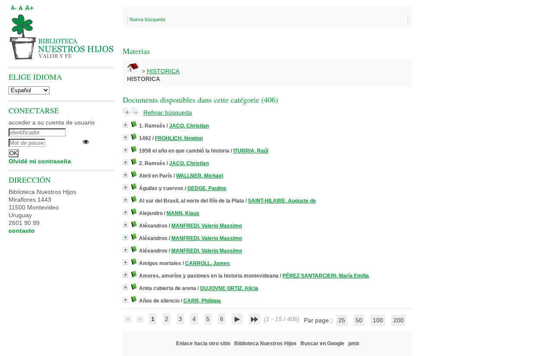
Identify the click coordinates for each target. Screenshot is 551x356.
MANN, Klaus (183, 213)
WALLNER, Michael (199, 176)
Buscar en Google (322, 343)
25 (341, 320)
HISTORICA (163, 71)
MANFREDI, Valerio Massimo (206, 226)
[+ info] (125, 125)
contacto (22, 230)
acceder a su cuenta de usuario (52, 122)
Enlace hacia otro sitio (203, 343)
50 (359, 320)
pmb (353, 343)
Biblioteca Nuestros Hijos (265, 343)
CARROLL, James (207, 263)
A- (13, 8)
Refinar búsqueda (167, 112)
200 (398, 320)
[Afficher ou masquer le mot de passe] (86, 142)
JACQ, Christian (189, 126)
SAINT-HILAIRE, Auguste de (282, 201)
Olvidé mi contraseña (40, 161)
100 (378, 320)
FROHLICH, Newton (179, 138)
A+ (29, 8)
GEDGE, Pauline (206, 188)
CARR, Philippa (202, 301)
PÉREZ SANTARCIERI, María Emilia (325, 276)
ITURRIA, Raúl (250, 151)
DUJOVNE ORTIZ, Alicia (229, 288)
